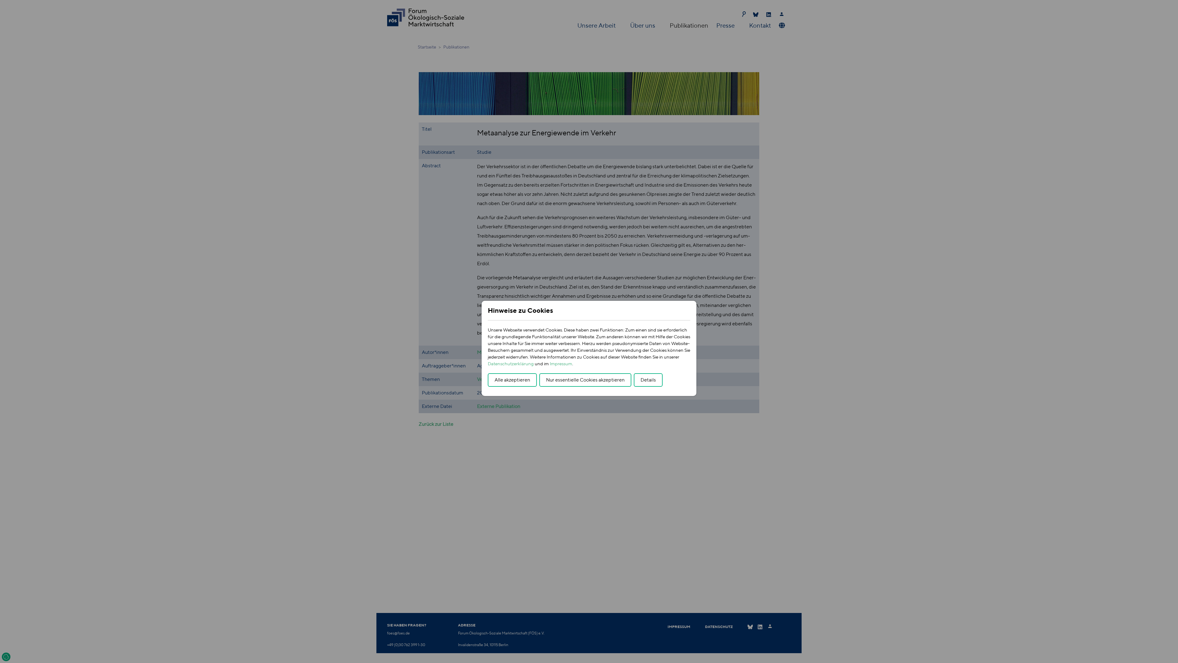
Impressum (561, 363)
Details (648, 380)
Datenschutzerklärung (511, 363)
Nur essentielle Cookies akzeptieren (585, 380)
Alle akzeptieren (512, 380)
